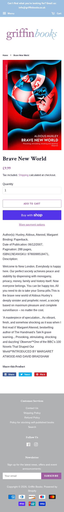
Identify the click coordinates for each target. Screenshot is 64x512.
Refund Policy (32, 417)
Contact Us (32, 408)
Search (32, 427)
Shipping (23, 174)
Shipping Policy (32, 413)
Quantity (8, 184)
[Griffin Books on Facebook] (28, 445)
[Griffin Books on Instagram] (36, 445)
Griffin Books (35, 486)
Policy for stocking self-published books (32, 422)
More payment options (32, 224)
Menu (10, 13)
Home (5, 55)
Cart (58, 13)
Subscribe (51, 475)
